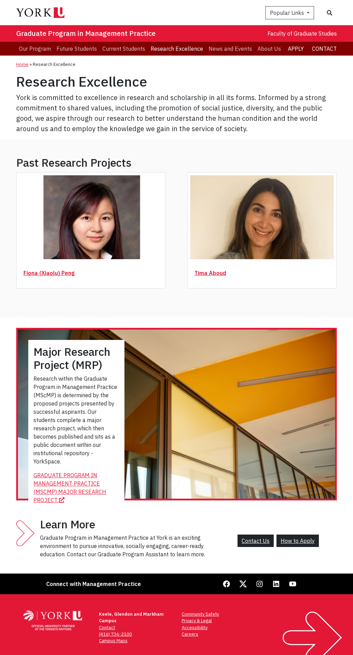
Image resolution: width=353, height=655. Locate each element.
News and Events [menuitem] (230, 48)
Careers (190, 634)
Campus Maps (113, 641)
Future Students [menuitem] (77, 48)
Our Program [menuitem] (35, 48)
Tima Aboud (210, 273)
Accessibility (195, 627)
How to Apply (298, 540)
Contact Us (256, 540)
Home (22, 64)
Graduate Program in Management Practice (85, 33)
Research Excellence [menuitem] (177, 48)
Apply (296, 48)
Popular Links (287, 12)
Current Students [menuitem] (123, 48)
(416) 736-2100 (115, 634)
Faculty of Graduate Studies (302, 33)
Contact (324, 48)
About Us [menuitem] (269, 48)
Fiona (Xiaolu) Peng (48, 273)
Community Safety (200, 614)
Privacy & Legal (197, 621)
